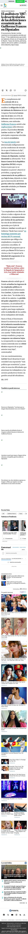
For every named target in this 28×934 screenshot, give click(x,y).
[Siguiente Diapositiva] (25, 529)
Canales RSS (4, 920)
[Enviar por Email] (14, 90)
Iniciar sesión (16, 547)
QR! (3, 513)
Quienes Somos (11, 920)
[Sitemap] (24, 915)
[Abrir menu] (1, 5)
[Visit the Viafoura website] (23, 589)
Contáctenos (18, 920)
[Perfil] (14, 911)
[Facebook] (4, 915)
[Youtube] (12, 915)
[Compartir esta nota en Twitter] (6, 90)
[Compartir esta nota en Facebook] (2, 90)
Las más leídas (6, 863)
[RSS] (20, 915)
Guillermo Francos (12, 513)
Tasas (20, 513)
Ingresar (11, 1)
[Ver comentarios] (25, 11)
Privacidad (24, 920)
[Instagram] (16, 915)
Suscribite (20, 1)
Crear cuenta (23, 547)
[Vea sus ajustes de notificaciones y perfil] (26, 1)
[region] (14, 568)
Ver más (22, 903)
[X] (8, 915)
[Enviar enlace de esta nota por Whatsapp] (10, 90)
